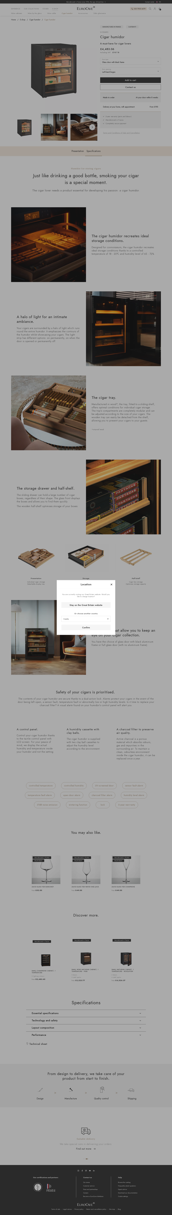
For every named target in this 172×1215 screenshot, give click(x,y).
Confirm (86, 627)
